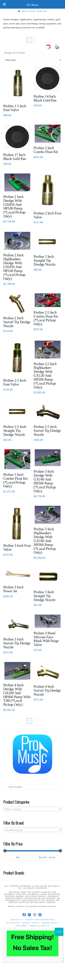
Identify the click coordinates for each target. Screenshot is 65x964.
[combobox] (32, 809)
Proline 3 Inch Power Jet (13, 589)
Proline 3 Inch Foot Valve (17, 547)
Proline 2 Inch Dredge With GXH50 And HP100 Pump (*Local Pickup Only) (14, 206)
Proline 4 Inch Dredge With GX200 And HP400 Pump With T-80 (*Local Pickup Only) (16, 695)
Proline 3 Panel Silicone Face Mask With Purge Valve (46, 639)
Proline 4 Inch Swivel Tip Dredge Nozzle (47, 690)
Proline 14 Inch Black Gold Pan (45, 98)
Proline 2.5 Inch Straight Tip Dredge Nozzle (14, 431)
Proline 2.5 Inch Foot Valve (14, 382)
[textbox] (32, 809)
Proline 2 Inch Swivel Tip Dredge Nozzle (16, 322)
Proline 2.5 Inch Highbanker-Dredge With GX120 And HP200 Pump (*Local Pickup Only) (45, 375)
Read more (17, 186)
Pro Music (32, 4)
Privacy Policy (31, 923)
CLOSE (59, 932)
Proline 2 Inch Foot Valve (47, 215)
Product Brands (13, 873)
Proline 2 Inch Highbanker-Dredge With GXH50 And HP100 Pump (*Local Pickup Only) (14, 267)
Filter (18, 857)
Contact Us (16, 920)
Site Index (21, 926)
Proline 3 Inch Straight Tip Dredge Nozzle (44, 596)
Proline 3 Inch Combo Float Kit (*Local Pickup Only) (15, 480)
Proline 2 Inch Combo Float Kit (46, 150)
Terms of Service (39, 926)
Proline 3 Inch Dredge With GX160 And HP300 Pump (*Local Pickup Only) (45, 481)
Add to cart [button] (18, 96)
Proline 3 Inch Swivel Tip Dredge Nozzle (16, 643)
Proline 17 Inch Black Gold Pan (14, 157)
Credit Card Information (40, 920)
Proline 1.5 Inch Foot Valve (14, 108)
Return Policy (50, 923)
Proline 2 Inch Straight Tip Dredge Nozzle (44, 260)
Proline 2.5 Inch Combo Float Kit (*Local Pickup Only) (46, 318)
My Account (13, 923)
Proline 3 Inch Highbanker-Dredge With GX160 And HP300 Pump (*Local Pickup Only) (45, 540)
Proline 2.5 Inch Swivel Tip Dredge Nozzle (47, 431)
